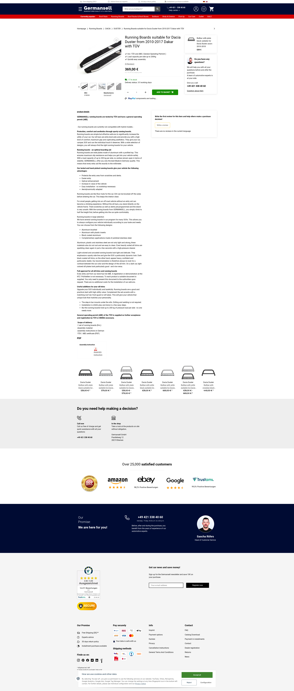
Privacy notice (140, 684)
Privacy (152, 643)
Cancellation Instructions (159, 648)
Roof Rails (103, 16)
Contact (188, 643)
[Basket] (212, 9)
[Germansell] (98, 9)
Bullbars (155, 16)
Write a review (162, 125)
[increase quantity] (145, 92)
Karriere (152, 639)
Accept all (197, 675)
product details (83, 112)
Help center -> (174, 10)
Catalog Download (192, 635)
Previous (79, 87)
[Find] (157, 9)
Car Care (191, 16)
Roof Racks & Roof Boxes (138, 16)
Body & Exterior (169, 16)
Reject (189, 682)
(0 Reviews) (129, 64)
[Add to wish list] (116, 40)
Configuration (205, 682)
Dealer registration (192, 648)
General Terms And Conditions (161, 652)
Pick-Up (181, 16)
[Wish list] (204, 9)
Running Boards (117, 16)
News (187, 657)
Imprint (152, 630)
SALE (209, 16)
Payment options (156, 635)
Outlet (201, 16)
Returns (188, 652)
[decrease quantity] (128, 92)
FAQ (186, 630)
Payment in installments (194, 639)
